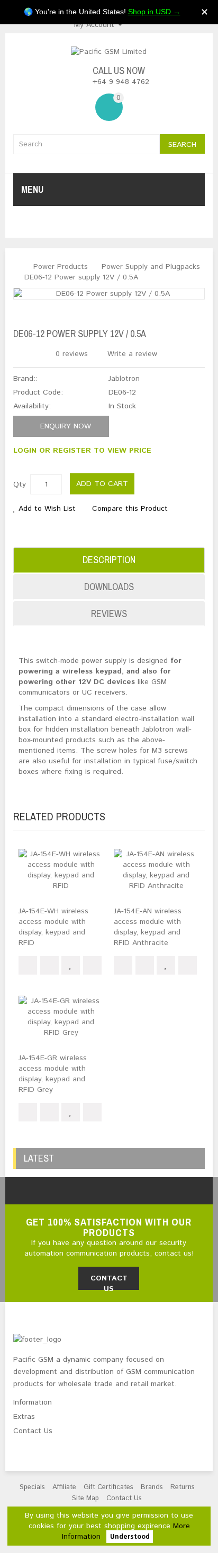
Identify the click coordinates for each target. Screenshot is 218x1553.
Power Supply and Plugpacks (151, 266)
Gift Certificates (108, 1487)
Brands (152, 1487)
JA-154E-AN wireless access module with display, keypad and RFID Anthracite (147, 927)
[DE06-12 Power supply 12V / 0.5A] (108, 294)
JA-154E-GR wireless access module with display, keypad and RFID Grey (53, 1074)
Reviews (109, 613)
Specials (32, 1487)
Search (182, 144)
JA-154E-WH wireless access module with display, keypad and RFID (53, 927)
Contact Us (124, 1498)
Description (109, 559)
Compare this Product (130, 508)
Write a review (131, 354)
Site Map (85, 1498)
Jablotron (124, 378)
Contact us (109, 1281)
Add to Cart (102, 484)
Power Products (60, 266)
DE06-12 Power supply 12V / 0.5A (81, 277)
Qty (19, 484)
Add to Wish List (47, 508)
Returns (182, 1487)
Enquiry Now (64, 426)
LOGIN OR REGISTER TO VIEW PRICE (82, 450)
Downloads (109, 586)
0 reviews (72, 354)
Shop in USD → (154, 11)
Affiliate (64, 1487)
